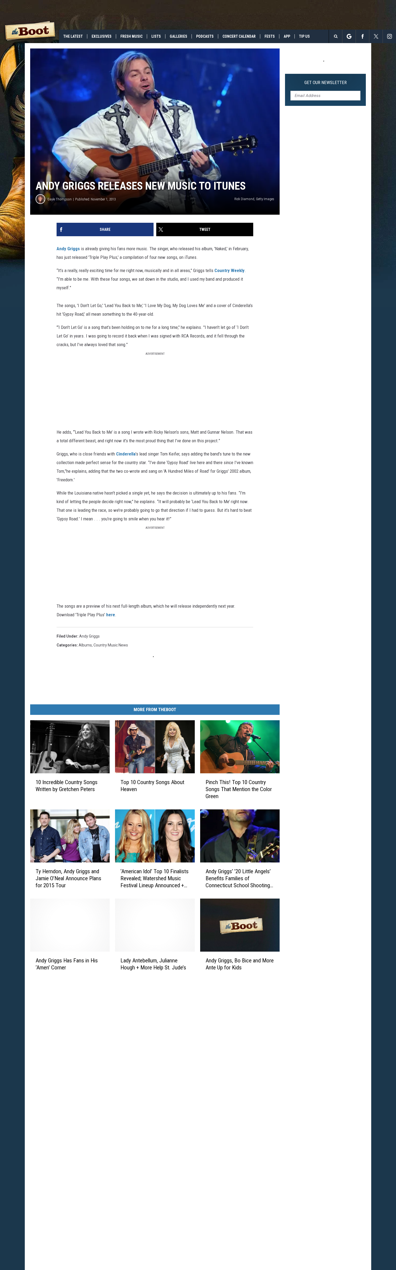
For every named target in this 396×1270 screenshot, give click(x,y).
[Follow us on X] (376, 36)
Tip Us (304, 36)
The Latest (73, 36)
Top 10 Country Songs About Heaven (152, 785)
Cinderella (126, 454)
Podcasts (205, 36)
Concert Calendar (239, 36)
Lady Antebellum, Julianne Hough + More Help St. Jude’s (153, 964)
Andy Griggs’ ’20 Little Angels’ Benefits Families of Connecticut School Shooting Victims (238, 878)
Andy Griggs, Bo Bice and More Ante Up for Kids (240, 964)
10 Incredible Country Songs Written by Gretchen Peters (67, 785)
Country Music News (110, 645)
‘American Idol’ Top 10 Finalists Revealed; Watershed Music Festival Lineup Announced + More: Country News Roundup (154, 878)
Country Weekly (229, 270)
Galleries (178, 36)
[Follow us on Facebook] (362, 36)
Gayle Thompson (59, 199)
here (110, 614)
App (287, 36)
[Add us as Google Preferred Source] (349, 36)
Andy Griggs (68, 248)
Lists (156, 36)
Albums (85, 645)
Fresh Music (131, 36)
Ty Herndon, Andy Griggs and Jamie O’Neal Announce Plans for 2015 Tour (68, 878)
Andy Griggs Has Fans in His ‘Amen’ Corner (67, 964)
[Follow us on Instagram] (389, 36)
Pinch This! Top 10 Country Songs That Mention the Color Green (239, 789)
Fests (270, 36)
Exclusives (102, 36)
